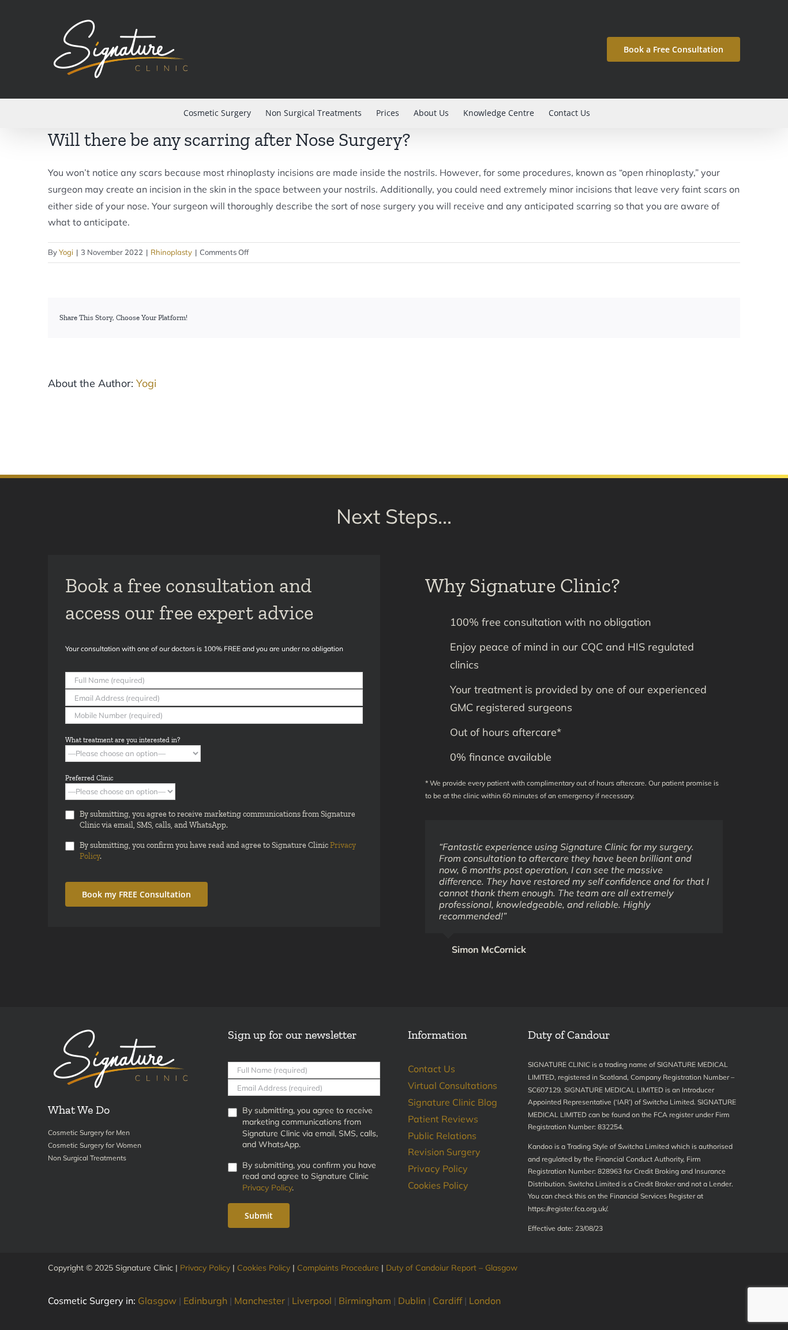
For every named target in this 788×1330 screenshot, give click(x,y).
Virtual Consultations (452, 1085)
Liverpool (312, 1300)
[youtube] (718, 1285)
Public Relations (442, 1135)
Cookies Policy (438, 1185)
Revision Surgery (444, 1152)
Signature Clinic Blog (452, 1102)
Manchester (259, 1300)
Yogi (66, 252)
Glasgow (157, 1300)
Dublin (412, 1300)
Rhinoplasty (171, 252)
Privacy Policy (267, 1187)
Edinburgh (205, 1300)
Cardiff (447, 1300)
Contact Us (431, 1068)
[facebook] (662, 1285)
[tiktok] (699, 1285)
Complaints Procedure (338, 1268)
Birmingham (365, 1300)
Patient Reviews (443, 1119)
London (485, 1300)
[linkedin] (736, 1285)
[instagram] (681, 1285)
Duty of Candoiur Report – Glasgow (451, 1268)
